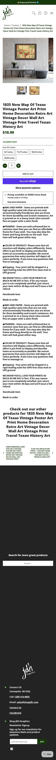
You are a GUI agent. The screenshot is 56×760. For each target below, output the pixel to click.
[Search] (34, 13)
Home (7, 25)
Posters (15, 25)
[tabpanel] (28, 350)
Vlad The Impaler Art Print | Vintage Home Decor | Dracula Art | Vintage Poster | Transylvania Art (40, 453)
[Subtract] (5, 166)
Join (42, 741)
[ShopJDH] (8, 13)
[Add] (18, 166)
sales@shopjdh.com (27, 702)
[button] (40, 13)
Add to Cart (28, 174)
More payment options (28, 187)
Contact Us (15, 707)
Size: (9, 147)
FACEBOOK (15, 713)
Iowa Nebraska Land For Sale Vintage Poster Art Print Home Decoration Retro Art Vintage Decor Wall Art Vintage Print (15, 453)
